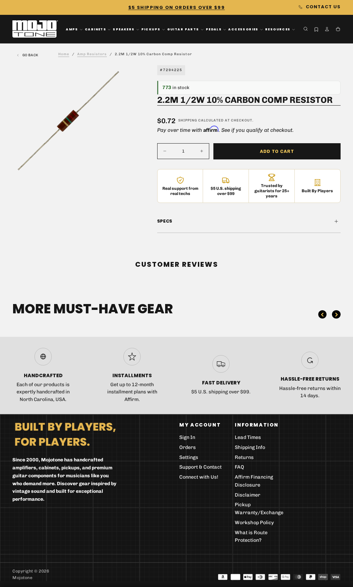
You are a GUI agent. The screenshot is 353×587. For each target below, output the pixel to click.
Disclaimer (247, 495)
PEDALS (214, 29)
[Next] (336, 314)
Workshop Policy (254, 523)
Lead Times (248, 437)
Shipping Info (250, 447)
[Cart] (338, 29)
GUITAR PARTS (183, 29)
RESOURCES (278, 29)
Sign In (187, 437)
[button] (305, 29)
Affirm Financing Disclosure (254, 481)
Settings (188, 457)
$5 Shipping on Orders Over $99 (176, 7)
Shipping (187, 120)
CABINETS (95, 29)
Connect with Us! (198, 477)
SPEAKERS (123, 29)
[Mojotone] (65, 434)
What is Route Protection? (251, 537)
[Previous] (322, 314)
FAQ (239, 467)
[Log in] (327, 29)
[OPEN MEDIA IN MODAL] (112, 165)
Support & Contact (200, 467)
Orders (187, 447)
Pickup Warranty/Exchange (259, 509)
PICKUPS (151, 29)
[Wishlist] (316, 30)
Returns (244, 457)
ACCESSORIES (243, 29)
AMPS (72, 29)
